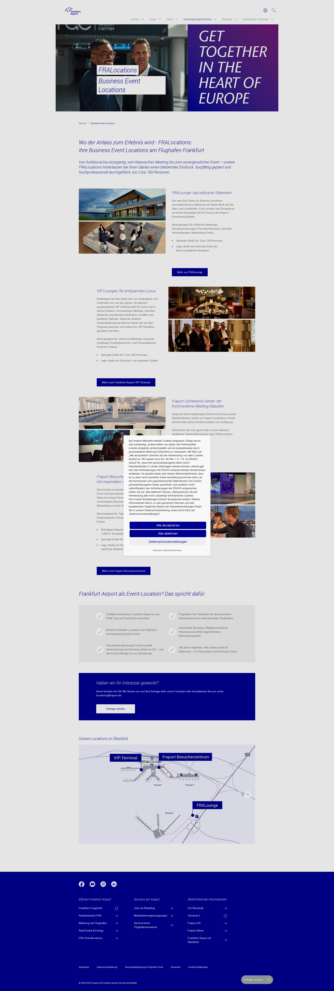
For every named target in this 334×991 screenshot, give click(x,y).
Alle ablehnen (168, 533)
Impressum (157, 550)
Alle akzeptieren (168, 525)
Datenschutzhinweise (172, 550)
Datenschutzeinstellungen (168, 541)
